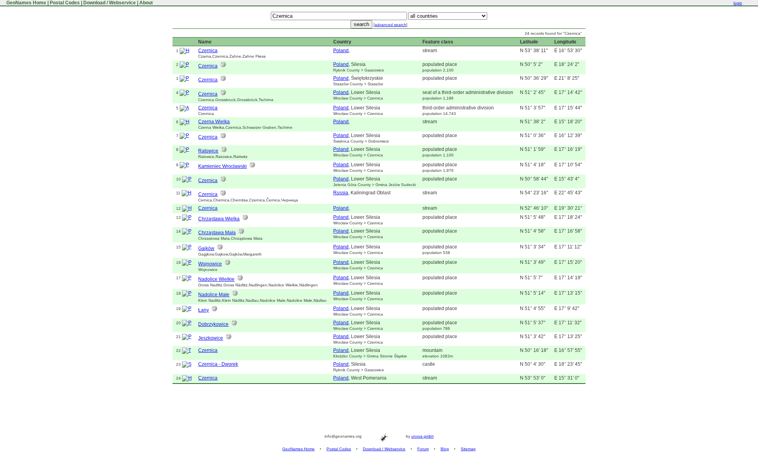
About (146, 3)
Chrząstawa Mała (217, 232)
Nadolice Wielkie (216, 279)
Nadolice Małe (213, 294)
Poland (341, 50)
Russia (340, 193)
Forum (423, 449)
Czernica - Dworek (218, 364)
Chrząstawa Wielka (219, 219)
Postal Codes (65, 3)
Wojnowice (210, 264)
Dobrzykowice (213, 324)
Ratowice (208, 151)
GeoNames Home (25, 3)
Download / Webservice (109, 3)
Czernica (208, 50)
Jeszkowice (210, 338)
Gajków (206, 248)
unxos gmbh (422, 436)
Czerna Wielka (214, 121)
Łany (203, 310)
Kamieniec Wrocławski (222, 166)
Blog (445, 449)
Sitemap (468, 449)
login (738, 3)
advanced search (390, 25)
